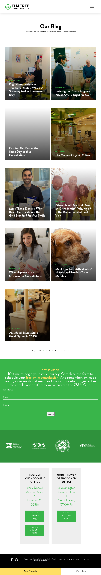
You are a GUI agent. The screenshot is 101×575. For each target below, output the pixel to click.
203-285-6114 (66, 516)
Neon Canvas (88, 560)
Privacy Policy (37, 559)
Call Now (81, 571)
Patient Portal (28, 559)
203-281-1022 (34, 516)
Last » (66, 350)
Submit (51, 414)
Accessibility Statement (39, 560)
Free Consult (30, 571)
